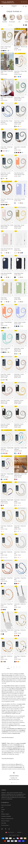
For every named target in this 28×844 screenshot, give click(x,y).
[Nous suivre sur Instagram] (2, 829)
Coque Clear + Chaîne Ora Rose (6, 552)
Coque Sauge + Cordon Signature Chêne (19, 98)
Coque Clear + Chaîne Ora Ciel (20, 552)
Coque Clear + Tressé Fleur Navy (20, 578)
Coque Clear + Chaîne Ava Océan (20, 657)
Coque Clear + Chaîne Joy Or (7, 630)
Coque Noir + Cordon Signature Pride (5, 401)
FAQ (2, 811)
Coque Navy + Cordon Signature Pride (19, 375)
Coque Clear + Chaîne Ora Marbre (20, 500)
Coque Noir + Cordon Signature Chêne (5, 425)
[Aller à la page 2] (19, 667)
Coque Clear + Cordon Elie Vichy (20, 147)
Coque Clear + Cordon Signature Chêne (5, 173)
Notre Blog (3, 823)
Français (19, 832)
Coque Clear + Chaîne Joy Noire (20, 604)
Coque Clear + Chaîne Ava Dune (20, 631)
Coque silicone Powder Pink (7, 248)
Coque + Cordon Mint (5, 348)
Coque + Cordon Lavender (20, 322)
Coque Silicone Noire (18, 273)
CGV (2, 807)
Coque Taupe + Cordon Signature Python (19, 226)
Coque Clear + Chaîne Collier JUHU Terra (20, 72)
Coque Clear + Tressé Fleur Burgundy (7, 578)
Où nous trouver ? (5, 825)
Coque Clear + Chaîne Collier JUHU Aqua (7, 448)
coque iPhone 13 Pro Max (10, 711)
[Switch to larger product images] (23, 25)
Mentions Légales (5, 814)
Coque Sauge (17, 297)
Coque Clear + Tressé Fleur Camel (7, 604)
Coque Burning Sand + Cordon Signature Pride (19, 173)
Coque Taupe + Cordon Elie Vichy (7, 98)
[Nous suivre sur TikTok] (9, 829)
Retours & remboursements (7, 818)
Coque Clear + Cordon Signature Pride (19, 349)
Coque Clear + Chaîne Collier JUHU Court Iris (7, 500)
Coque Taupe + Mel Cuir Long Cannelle (20, 47)
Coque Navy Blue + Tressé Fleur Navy (6, 121)
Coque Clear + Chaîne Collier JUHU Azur (20, 448)
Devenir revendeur (5, 820)
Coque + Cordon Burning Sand (6, 323)
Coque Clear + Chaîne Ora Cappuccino (20, 526)
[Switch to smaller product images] (26, 25)
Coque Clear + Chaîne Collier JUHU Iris (7, 474)
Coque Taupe (3, 297)
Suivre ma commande (6, 805)
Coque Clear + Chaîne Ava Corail (6, 657)
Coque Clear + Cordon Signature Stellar (19, 121)
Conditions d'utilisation (6, 816)
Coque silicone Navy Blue (6, 273)
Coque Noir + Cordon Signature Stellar (18, 425)
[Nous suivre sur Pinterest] (5, 829)
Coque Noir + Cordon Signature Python (18, 401)
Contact (3, 809)
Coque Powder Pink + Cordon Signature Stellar (7, 226)
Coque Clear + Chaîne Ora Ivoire (6, 526)
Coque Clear (17, 248)
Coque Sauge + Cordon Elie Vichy (7, 72)
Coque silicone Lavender (19, 199)
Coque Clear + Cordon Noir (6, 147)
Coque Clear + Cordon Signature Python (5, 375)
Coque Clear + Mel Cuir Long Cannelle (7, 199)
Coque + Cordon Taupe (6, 46)
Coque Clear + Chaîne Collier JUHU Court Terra (20, 474)
